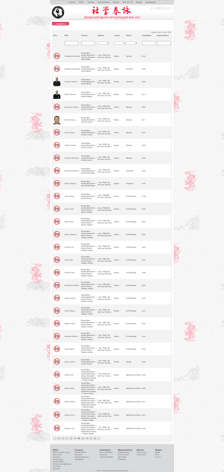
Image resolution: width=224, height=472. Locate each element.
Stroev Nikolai (69, 349)
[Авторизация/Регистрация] (151, 8)
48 (95, 438)
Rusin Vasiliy (69, 222)
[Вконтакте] (163, 8)
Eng (168, 8)
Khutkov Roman (70, 94)
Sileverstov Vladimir (72, 107)
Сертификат (146, 35)
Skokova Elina (70, 415)
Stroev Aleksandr (71, 234)
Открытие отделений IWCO (106, 455)
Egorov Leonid (70, 362)
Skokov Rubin (69, 388)
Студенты (56, 457)
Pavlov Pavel (69, 209)
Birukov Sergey (70, 120)
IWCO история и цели (61, 452)
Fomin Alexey (69, 132)
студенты (60, 23)
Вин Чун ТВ (127, 2)
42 (71, 438)
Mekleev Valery (70, 323)
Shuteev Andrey (70, 145)
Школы (116, 2)
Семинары (122, 459)
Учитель (84, 35)
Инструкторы (58, 459)
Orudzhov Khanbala (72, 158)
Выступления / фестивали (124, 455)
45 (83, 438)
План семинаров (106, 452)
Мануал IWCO (58, 461)
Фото (55, 35)
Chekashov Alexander (72, 56)
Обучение (78, 454)
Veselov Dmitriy (70, 298)
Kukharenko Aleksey (72, 285)
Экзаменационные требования (82, 458)
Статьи (158, 457)
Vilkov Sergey (69, 196)
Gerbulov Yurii (70, 428)
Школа (128, 35)
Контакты (56, 468)
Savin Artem (69, 260)
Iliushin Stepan (70, 311)
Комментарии (162, 35)
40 (63, 438)
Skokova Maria (70, 402)
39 (59, 438)
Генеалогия (57, 454)
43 (75, 438)
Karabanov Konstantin (72, 69)
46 (87, 438)
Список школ (142, 452)
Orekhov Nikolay (70, 183)
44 (79, 438)
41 (67, 438)
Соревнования (123, 452)
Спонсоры (57, 466)
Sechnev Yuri (69, 247)
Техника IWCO (80, 452)
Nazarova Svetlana (71, 336)
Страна (117, 35)
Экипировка (150, 2)
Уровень (101, 35)
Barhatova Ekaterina (72, 171)
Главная (72, 2)
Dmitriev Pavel (70, 273)
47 (91, 438)
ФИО (66, 35)
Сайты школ (141, 454)
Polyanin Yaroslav (71, 82)
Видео (157, 452)
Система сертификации (62, 464)
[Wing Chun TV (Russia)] (158, 8)
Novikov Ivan (69, 375)
